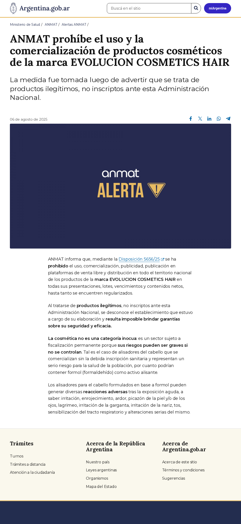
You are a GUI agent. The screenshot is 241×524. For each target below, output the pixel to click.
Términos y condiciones (183, 470)
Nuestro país (97, 462)
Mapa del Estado (101, 486)
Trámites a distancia (27, 464)
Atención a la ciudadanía (32, 472)
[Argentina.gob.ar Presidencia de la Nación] (39, 8)
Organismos (97, 478)
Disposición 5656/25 (139, 259)
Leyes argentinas (101, 470)
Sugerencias (173, 478)
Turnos (16, 456)
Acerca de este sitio (179, 462)
